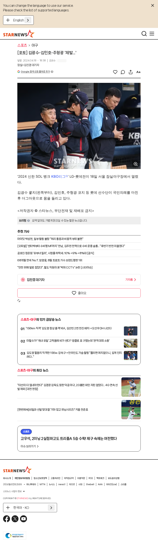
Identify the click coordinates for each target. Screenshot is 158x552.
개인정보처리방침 (22, 478)
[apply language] (28, 20)
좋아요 (82, 293)
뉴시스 (52, 484)
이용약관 (81, 478)
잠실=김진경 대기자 (28, 65)
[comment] (123, 72)
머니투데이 (31, 484)
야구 (35, 45)
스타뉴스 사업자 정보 (12, 491)
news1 (61, 484)
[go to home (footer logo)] (17, 470)
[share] (130, 72)
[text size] (138, 72)
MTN (42, 484)
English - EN (22, 20)
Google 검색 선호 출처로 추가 (35, 71)
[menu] (152, 34)
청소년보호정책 (40, 478)
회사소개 (7, 478)
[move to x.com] (15, 518)
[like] (115, 72)
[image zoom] (135, 164)
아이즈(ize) (111, 484)
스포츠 (22, 45)
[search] (144, 34)
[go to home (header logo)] (19, 33)
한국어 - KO (21, 507)
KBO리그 (58, 176)
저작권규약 (69, 478)
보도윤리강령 (113, 478)
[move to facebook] (6, 518)
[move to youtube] (23, 518)
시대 (80, 484)
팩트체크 (100, 478)
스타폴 (123, 484)
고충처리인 (55, 478)
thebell (90, 484)
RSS (91, 478)
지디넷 (72, 484)
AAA (100, 484)
